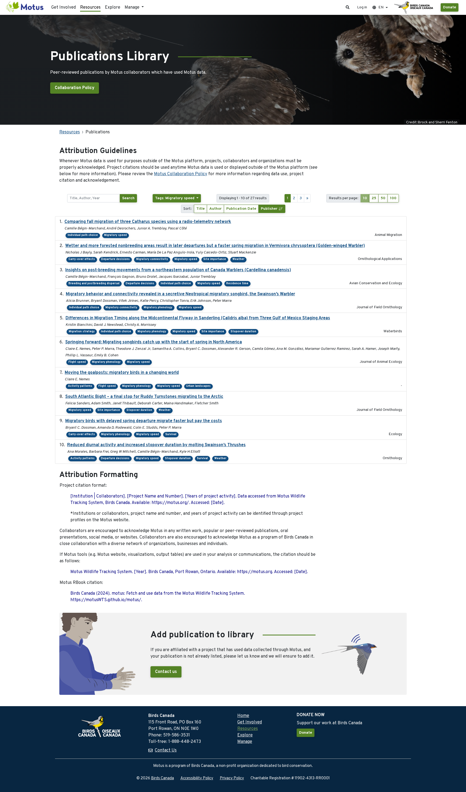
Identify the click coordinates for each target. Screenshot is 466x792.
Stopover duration (243, 331)
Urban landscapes (198, 386)
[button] (347, 7)
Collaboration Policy (74, 88)
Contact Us (166, 750)
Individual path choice (83, 235)
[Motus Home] (25, 7)
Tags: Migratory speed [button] (175, 198)
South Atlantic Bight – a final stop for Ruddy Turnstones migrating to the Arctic (144, 397)
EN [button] (380, 7)
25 (374, 198)
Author (215, 209)
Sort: (187, 209)
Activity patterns (80, 386)
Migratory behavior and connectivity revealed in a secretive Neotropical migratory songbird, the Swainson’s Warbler (180, 294)
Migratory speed (115, 235)
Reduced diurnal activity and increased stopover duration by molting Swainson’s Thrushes (156, 445)
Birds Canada (162, 778)
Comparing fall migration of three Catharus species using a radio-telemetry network (147, 222)
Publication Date (241, 209)
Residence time (237, 283)
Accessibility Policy (196, 778)
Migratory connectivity (152, 259)
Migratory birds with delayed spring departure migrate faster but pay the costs (143, 421)
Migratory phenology (158, 307)
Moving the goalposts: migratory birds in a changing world (122, 372)
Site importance (214, 259)
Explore (112, 7)
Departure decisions (115, 259)
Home (243, 716)
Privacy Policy (232, 778)
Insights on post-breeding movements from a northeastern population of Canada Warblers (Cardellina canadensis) (178, 270)
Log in (362, 7)
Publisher (270, 209)
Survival (170, 434)
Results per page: (343, 198)
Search (128, 198)
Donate (449, 7)
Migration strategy (82, 331)
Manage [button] (133, 7)
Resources (90, 7)
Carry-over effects (81, 259)
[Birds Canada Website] (414, 7)
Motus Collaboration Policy (180, 174)
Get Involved (63, 7)
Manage (244, 741)
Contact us (166, 672)
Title (200, 209)
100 (393, 198)
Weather (238, 259)
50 (383, 198)
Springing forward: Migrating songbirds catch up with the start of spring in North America (153, 342)
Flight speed (77, 362)
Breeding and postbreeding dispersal (93, 283)
